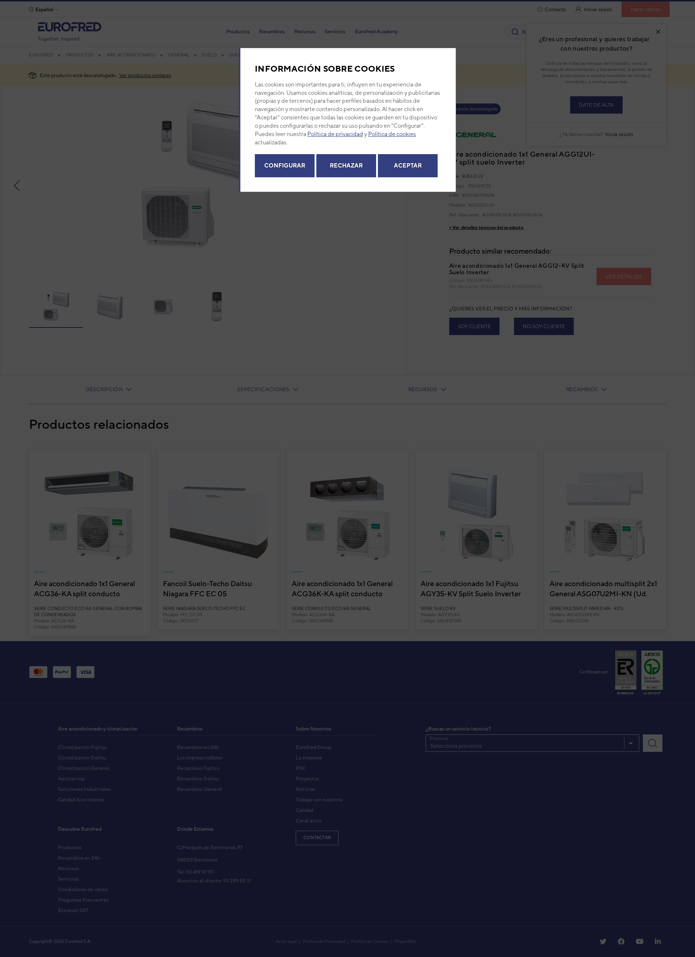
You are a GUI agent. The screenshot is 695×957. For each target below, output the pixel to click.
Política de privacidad (335, 134)
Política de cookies (392, 134)
